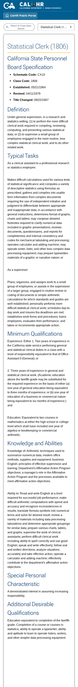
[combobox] (56, 27)
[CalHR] (40, 5)
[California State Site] (9, 6)
